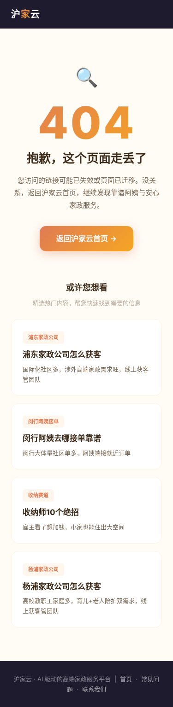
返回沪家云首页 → (86, 238)
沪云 (25, 14)
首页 (126, 679)
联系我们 (94, 689)
